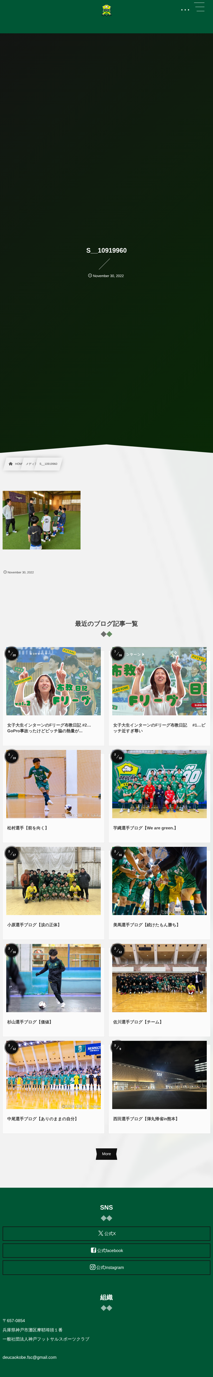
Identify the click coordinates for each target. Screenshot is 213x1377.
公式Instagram (110, 1268)
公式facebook (110, 1250)
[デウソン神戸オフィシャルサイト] (106, 10)
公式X (110, 1233)
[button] (199, 7)
